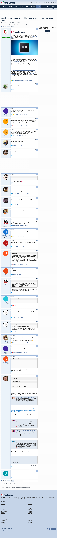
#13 (37, 229)
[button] (9, 6)
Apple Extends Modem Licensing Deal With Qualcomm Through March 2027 (29, 419)
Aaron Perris (30, 522)
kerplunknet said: (15, 298)
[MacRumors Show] (44, 2)
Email (2, 509)
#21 (37, 335)
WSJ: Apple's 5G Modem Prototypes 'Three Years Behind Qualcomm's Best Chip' (30, 430)
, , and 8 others (18, 292)
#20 (37, 321)
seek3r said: (14, 281)
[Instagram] (48, 2)
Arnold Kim (3, 504)
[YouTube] (51, 2)
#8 (37, 174)
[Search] (54, 9)
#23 (37, 356)
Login (48, 33)
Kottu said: (14, 324)
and (16, 274)
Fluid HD (4, 530)
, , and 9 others (19, 204)
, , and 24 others (21, 89)
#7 (37, 149)
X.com (4, 509)
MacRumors (4, 22)
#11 (37, 208)
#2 (37, 83)
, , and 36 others (21, 114)
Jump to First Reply (19, 29)
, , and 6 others (21, 193)
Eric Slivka (30, 504)
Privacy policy (3, 528)
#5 (37, 129)
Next (12, 26)
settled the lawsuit (27, 75)
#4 (37, 118)
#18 (37, 296)
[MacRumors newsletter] (55, 2)
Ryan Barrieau (30, 518)
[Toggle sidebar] (55, 9)
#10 (37, 197)
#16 (37, 268)
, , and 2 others (20, 225)
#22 (37, 346)
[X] (50, 2)
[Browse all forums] (52, 9)
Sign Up (47, 31)
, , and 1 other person (22, 80)
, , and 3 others (19, 236)
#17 (37, 278)
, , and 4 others (18, 145)
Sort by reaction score (16, 22)
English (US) (53, 529)
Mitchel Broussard (4, 511)
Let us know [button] (39, 2)
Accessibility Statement (10, 528)
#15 (37, 250)
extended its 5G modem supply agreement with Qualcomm (21, 65)
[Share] (35, 29)
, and (17, 317)
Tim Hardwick (30, 511)
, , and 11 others (20, 125)
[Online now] (5, 314)
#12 (37, 219)
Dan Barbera (3, 518)
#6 (37, 139)
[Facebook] (46, 2)
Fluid (1, 530)
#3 (37, 108)
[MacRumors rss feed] (53, 2)
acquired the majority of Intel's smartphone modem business (24, 70)
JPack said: (14, 253)
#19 (37, 309)
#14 (37, 240)
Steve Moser (3, 522)
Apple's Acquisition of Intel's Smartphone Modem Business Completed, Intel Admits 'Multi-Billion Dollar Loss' (35, 397)
